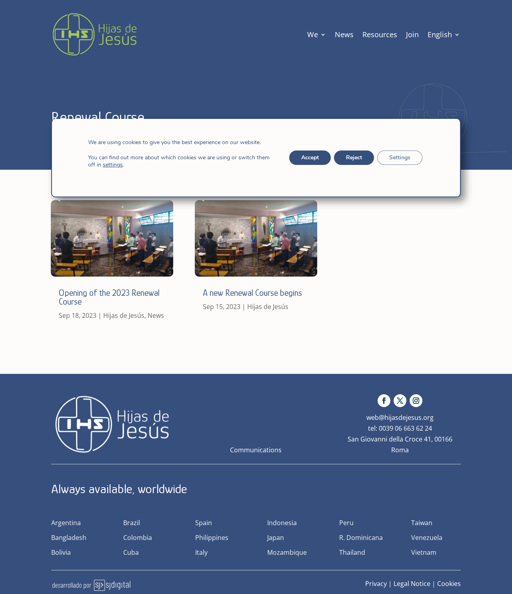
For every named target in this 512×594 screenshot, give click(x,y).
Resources (379, 34)
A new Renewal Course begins (252, 293)
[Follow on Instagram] (416, 400)
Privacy (376, 583)
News (344, 34)
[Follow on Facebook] (384, 400)
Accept (310, 157)
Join (412, 34)
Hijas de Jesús (123, 315)
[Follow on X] (400, 400)
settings (113, 165)
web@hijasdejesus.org (400, 417)
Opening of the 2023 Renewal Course (109, 297)
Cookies (449, 583)
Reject (354, 157)
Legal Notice (412, 583)
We (312, 34)
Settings (399, 157)
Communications (256, 450)
